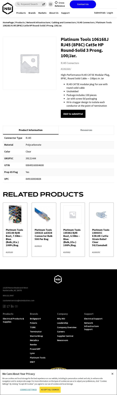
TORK (33, 327)
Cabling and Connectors (64, 22)
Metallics (34, 340)
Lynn (32, 353)
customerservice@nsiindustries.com (18, 300)
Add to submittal (73, 113)
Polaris (33, 322)
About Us (53, 12)
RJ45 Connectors (85, 22)
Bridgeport (35, 318)
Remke (33, 344)
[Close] (112, 374)
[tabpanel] (58, 160)
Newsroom (62, 340)
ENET (32, 361)
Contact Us (82, 4)
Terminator (36, 331)
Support (65, 12)
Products (21, 12)
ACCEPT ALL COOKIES (50, 389)
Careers (61, 331)
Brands (32, 12)
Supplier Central (65, 336)
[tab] (30, 130)
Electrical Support (93, 318)
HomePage (8, 22)
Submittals (99, 12)
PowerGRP (35, 348)
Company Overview (66, 327)
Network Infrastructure (38, 22)
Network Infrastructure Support (91, 326)
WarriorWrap (36, 336)
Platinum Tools (37, 357)
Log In (110, 12)
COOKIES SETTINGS (28, 389)
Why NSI (61, 318)
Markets (42, 12)
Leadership (62, 322)
